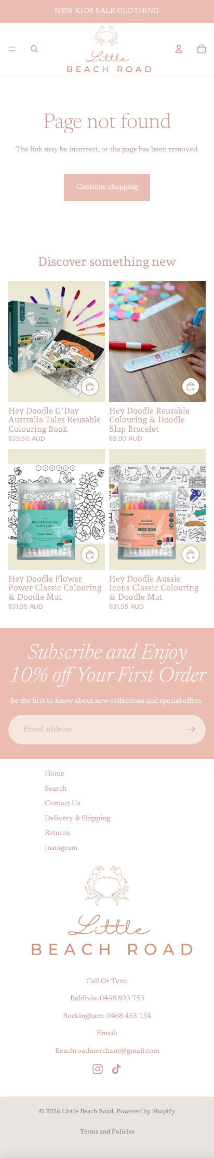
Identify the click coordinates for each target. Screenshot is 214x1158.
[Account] (178, 48)
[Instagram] (97, 1068)
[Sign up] (191, 729)
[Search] (34, 48)
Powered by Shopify (145, 1112)
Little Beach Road (87, 1112)
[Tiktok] (116, 1068)
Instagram (61, 848)
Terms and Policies (107, 1132)
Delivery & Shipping (77, 818)
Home (54, 774)
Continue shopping (107, 187)
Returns (57, 833)
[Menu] (12, 49)
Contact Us (63, 803)
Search (55, 788)
